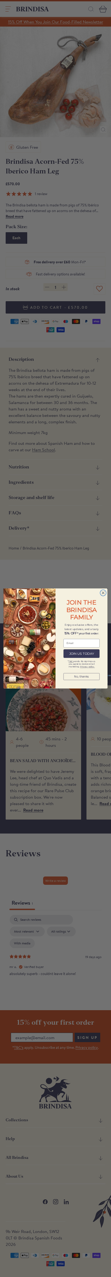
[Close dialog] (103, 593)
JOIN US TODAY (81, 654)
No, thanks (81, 676)
